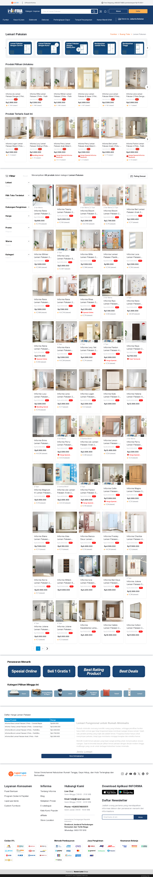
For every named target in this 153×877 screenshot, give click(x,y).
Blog (42, 796)
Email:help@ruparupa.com (77, 799)
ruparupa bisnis (11, 801)
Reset (25, 176)
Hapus (8, 186)
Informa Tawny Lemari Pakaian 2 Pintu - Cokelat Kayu (23, 727)
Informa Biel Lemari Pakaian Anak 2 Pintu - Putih (21, 736)
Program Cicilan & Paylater (16, 796)
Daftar (138, 11)
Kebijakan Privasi (48, 801)
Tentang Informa (48, 791)
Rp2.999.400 (55, 736)
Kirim (140, 817)
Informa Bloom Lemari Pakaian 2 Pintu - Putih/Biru (22, 733)
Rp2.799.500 (55, 733)
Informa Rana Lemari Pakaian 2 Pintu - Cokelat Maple (23, 723)
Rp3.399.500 (55, 730)
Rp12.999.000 (55, 727)
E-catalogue (45, 806)
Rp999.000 (55, 723)
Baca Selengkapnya (77, 756)
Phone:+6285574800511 (76, 806)
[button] (28, 182)
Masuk (118, 11)
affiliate (43, 815)
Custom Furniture (12, 806)
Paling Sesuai (140, 176)
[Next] (47, 648)
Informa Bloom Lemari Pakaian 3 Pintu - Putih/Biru (22, 730)
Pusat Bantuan (11, 791)
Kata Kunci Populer (49, 810)
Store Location (47, 820)
